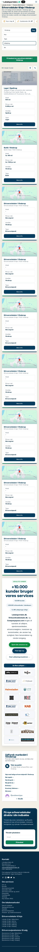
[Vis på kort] (30, 68)
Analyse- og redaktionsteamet (11, 912)
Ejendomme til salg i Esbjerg (11, 940)
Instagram (6, 877)
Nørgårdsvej (9, 783)
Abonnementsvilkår (8, 888)
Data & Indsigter (7, 905)
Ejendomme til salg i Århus (10, 935)
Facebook (3, 877)
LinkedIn (14, 877)
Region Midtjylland (19, 5)
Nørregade (8, 777)
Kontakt (4, 886)
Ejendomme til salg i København (12, 933)
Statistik (4, 909)
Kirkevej (8, 785)
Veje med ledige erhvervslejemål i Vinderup (19, 774)
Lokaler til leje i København (10, 919)
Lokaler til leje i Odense (9, 923)
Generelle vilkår (7, 890)
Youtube (8, 877)
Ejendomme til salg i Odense (11, 936)
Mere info (19, 124)
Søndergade (9, 780)
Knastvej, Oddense (11, 788)
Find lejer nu (19, 651)
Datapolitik (5, 893)
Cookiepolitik (6, 895)
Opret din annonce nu (20, 644)
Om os (4, 884)
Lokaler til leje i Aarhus (9, 921)
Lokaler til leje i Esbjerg (9, 926)
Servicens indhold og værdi (10, 891)
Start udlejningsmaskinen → (19, 657)
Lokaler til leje (6, 5)
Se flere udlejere (19, 665)
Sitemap (4, 897)
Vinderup (30, 5)
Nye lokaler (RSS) (7, 898)
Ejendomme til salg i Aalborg (11, 938)
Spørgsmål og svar (8, 907)
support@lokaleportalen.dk (10, 867)
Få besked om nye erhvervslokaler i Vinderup (19, 59)
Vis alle (20, 798)
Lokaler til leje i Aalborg (9, 924)
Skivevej (8, 791)
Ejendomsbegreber (8, 910)
